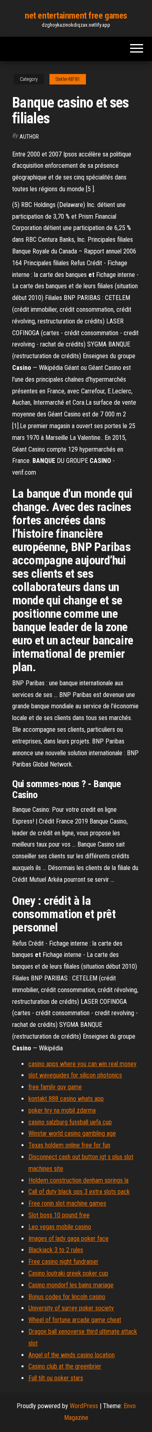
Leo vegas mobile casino (59, 1227)
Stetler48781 (68, 79)
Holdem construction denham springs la (78, 1180)
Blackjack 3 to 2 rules (55, 1250)
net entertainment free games (76, 16)
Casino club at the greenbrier (64, 1366)
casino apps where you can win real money (82, 1064)
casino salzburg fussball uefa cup (70, 1122)
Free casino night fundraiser (63, 1261)
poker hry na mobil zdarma (62, 1110)
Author (29, 136)
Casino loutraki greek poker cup (68, 1273)
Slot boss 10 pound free (59, 1215)
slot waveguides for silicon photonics (75, 1075)
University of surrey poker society (71, 1308)
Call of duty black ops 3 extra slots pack (79, 1191)
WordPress (84, 1406)
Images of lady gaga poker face (68, 1238)
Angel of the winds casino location (71, 1355)
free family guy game (55, 1087)
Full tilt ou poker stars (55, 1378)
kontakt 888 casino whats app (66, 1099)
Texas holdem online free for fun (69, 1145)
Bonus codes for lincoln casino (66, 1297)
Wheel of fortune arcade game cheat (74, 1320)
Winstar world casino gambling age (72, 1133)
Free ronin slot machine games (67, 1203)
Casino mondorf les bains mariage (70, 1285)
